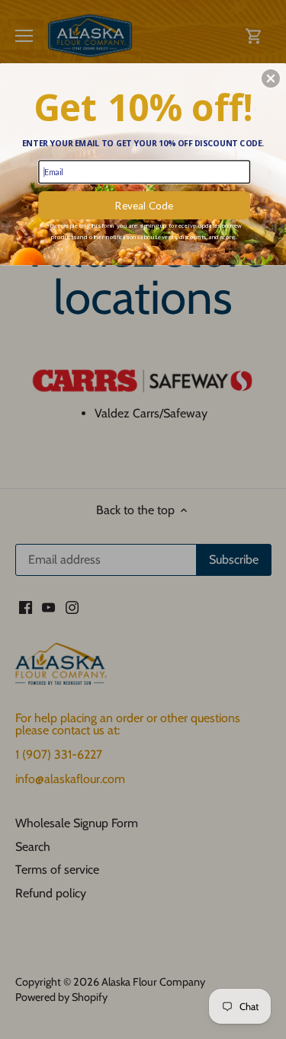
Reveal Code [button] (144, 205)
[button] (271, 78)
